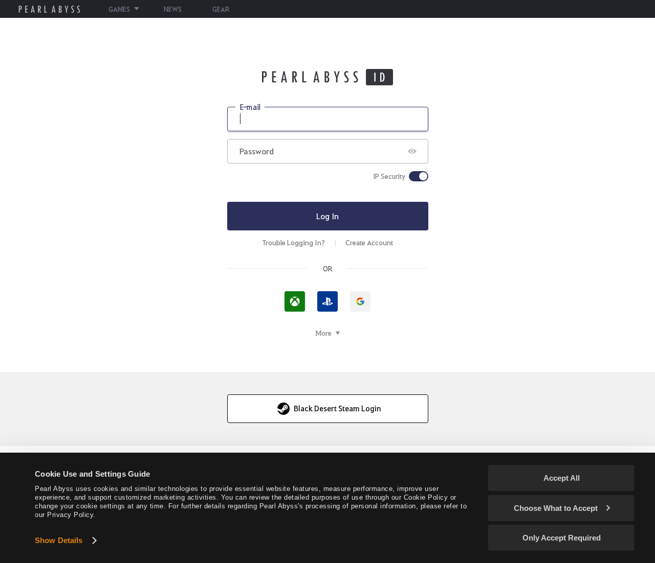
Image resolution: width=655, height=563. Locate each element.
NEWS (173, 9)
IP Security (389, 176)
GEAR (220, 9)
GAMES (119, 9)
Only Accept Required (561, 537)
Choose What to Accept (556, 508)
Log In (327, 215)
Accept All (561, 478)
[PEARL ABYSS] (49, 9)
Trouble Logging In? (294, 242)
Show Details (58, 540)
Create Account (369, 242)
